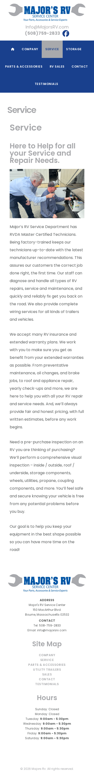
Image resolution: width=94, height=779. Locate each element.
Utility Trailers (47, 670)
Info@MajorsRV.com (47, 27)
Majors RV (47, 12)
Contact (47, 679)
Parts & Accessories (47, 665)
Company (47, 655)
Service (47, 660)
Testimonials (47, 684)
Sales (47, 674)
